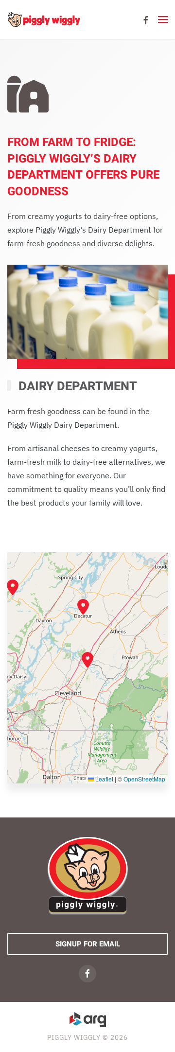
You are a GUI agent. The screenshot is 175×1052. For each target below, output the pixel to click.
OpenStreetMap (144, 779)
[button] (163, 19)
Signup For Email (87, 944)
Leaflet (103, 779)
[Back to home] (43, 19)
